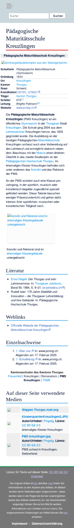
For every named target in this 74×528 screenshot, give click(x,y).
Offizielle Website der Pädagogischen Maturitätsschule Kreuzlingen (35, 327)
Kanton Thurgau (26, 96)
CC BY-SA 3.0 (31, 425)
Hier (50, 483)
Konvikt (36, 169)
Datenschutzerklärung (47, 523)
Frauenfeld (15, 376)
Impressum (20, 523)
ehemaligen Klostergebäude (24, 253)
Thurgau (21, 84)
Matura (41, 153)
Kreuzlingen (23, 80)
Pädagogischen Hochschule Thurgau (29, 161)
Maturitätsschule (49, 140)
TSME (46, 380)
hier (36, 483)
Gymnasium (29, 123)
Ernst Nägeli (19, 279)
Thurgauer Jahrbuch (48, 283)
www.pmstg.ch (25, 108)
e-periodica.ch (52, 287)
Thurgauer (52, 123)
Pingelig (49, 421)
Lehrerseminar (15, 131)
